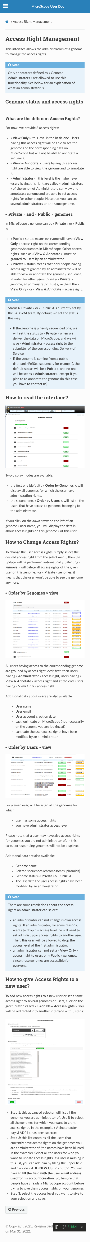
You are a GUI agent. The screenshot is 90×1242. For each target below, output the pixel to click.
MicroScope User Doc (47, 6)
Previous (18, 1209)
